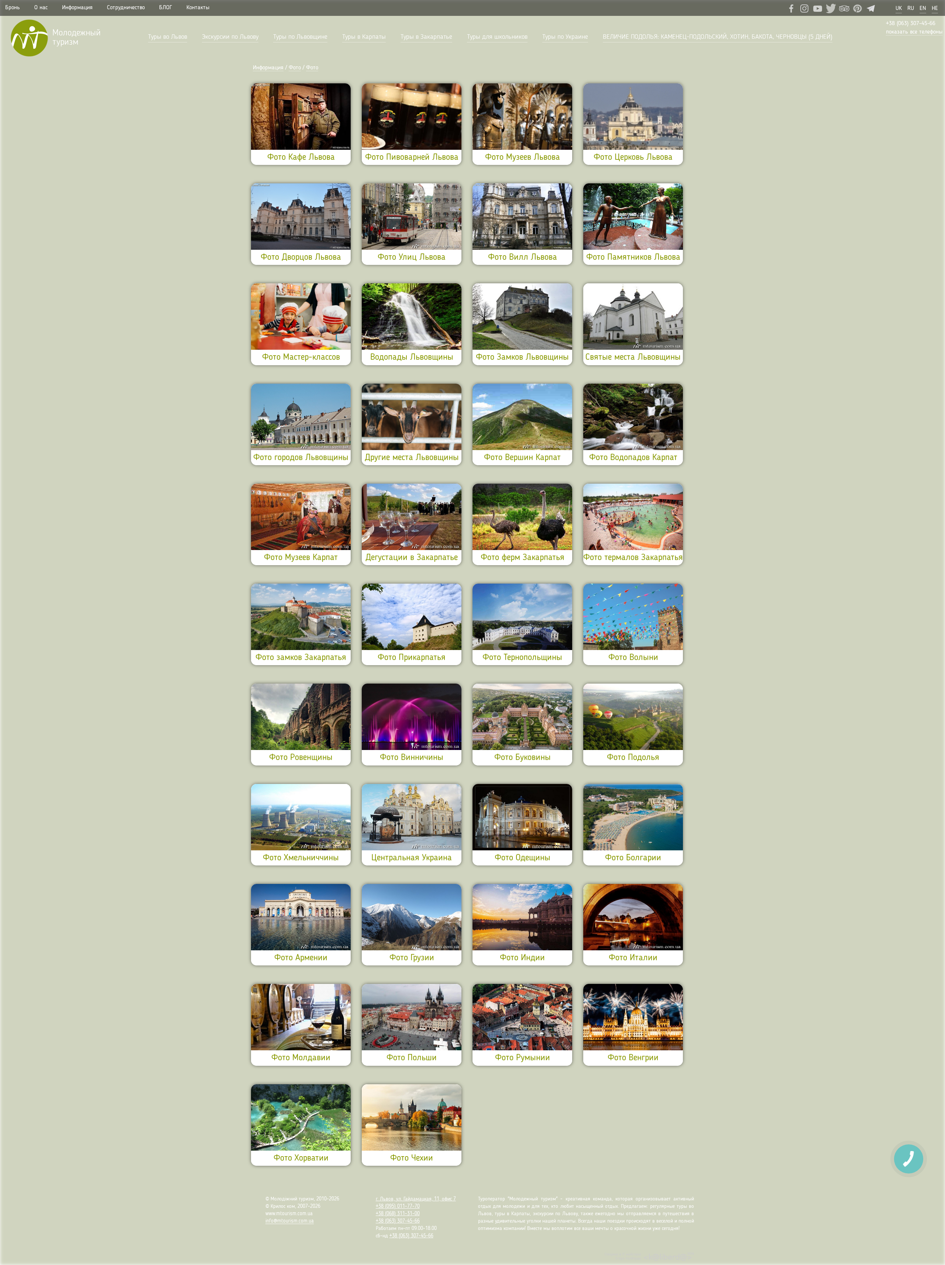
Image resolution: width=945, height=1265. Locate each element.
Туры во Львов (167, 37)
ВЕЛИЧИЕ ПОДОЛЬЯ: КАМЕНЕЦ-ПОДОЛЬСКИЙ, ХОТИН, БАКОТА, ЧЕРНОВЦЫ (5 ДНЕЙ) (717, 37)
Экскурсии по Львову (230, 37)
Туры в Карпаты (364, 37)
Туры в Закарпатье (426, 37)
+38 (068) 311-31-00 (398, 1213)
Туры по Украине (565, 37)
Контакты (197, 8)
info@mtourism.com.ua (289, 1221)
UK (899, 8)
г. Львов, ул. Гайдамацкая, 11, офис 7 (416, 1199)
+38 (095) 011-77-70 (398, 1206)
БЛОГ (165, 8)
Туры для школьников (497, 37)
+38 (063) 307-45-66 (910, 24)
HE (935, 8)
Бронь (12, 8)
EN (923, 8)
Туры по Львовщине (300, 37)
